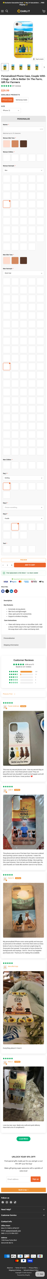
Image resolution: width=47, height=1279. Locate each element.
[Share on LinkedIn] (11, 591)
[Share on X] (7, 591)
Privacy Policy (33, 1268)
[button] (6, 86)
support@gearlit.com (13, 1231)
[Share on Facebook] (3, 591)
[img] (8, 703)
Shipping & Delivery (15, 1270)
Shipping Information (11, 645)
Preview (23, 560)
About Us (10, 1268)
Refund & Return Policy (31, 1270)
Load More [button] (23, 1139)
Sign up (36, 1179)
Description (8, 600)
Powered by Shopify (23, 1275)
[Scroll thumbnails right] (44, 67)
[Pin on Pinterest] (15, 591)
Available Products (10, 95)
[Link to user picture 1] (23, 738)
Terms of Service (20, 1268)
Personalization (9, 638)
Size (3, 106)
